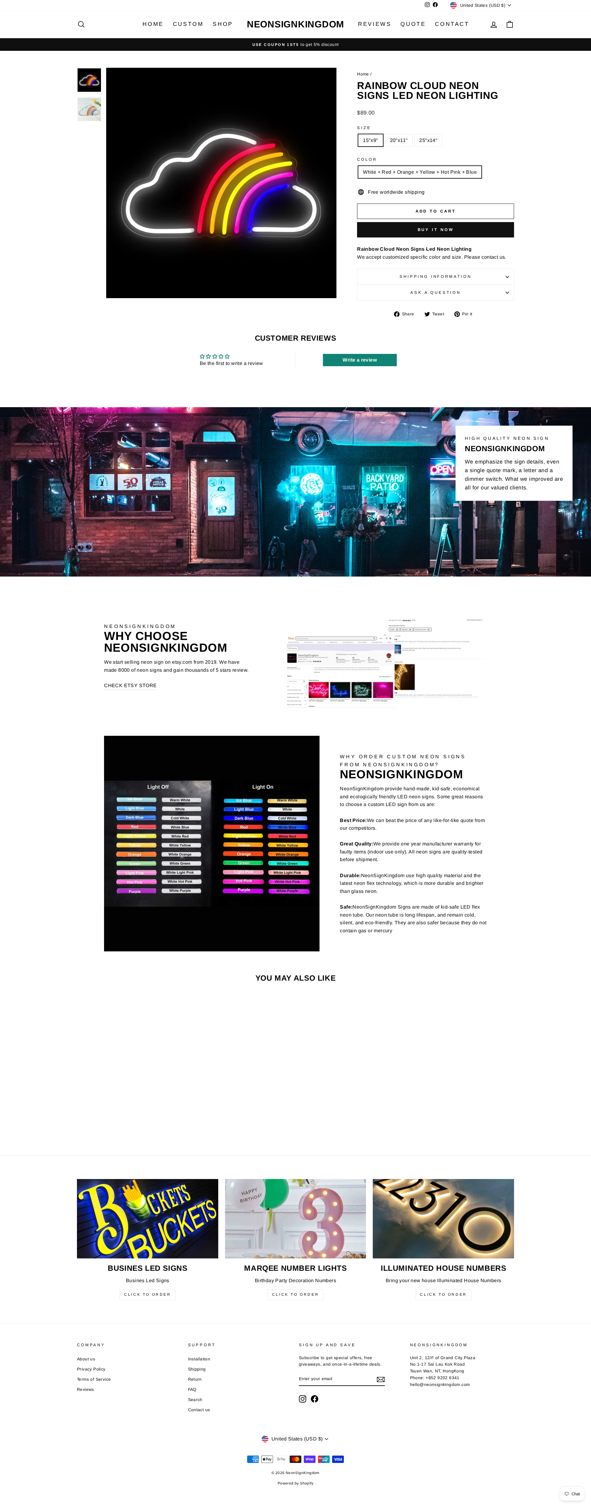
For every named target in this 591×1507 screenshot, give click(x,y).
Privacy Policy (91, 1369)
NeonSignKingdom (295, 24)
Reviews (374, 24)
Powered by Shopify (295, 1483)
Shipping (197, 1369)
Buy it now (436, 229)
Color (367, 159)
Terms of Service (94, 1379)
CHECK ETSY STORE (130, 685)
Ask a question (435, 292)
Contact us (199, 1410)
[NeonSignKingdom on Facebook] (314, 1399)
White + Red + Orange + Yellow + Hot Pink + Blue (420, 172)
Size (364, 127)
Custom (188, 24)
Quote (413, 24)
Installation (199, 1359)
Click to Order (147, 1294)
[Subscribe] (381, 1379)
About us (86, 1359)
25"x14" (428, 140)
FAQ (192, 1389)
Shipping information (436, 276)
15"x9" (370, 140)
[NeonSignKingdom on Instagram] (302, 1399)
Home (153, 24)
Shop (223, 24)
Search (195, 1399)
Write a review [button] (360, 360)
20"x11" (399, 140)
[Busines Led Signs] (147, 1218)
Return (195, 1379)
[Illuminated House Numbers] (443, 1218)
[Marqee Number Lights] (295, 1218)
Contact (452, 24)
